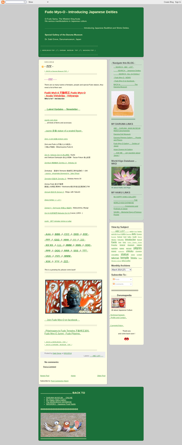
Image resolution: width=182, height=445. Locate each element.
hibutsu (113, 239)
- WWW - (67, 256)
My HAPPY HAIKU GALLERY (125, 197)
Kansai (139, 239)
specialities (115, 254)
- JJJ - (82, 240)
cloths (123, 234)
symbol (139, 254)
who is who (126, 261)
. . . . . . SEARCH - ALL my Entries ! (127, 74)
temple (124, 257)
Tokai (140, 258)
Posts (117, 279)
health (135, 237)
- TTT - (84, 251)
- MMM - (69, 245)
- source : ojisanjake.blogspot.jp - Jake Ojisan (62, 173)
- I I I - (75, 240)
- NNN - (79, 245)
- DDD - (76, 234)
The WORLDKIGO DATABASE (59, 402)
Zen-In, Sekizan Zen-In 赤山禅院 (57, 155)
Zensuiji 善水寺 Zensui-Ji (54, 192)
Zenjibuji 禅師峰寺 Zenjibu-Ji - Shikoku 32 (61, 163)
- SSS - (76, 251)
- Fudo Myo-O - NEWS (122, 78)
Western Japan (116, 261)
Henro (140, 237)
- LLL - (60, 245)
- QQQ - (57, 251)
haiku (129, 237)
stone (133, 254)
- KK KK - (50, 245)
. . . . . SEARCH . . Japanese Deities (127, 71)
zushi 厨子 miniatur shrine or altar (58, 221)
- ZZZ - (65, 261)
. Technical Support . (117, 315)
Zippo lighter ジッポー (53, 200)
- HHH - (66, 240)
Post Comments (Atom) (60, 381)
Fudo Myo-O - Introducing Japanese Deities (81, 12)
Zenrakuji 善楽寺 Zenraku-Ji (55, 179)
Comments (119, 284)
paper (122, 248)
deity (134, 234)
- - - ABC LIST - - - (96, 356)
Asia (135, 231)
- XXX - (48, 261)
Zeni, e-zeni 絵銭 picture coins (56, 139)
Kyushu (114, 245)
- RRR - (67, 251)
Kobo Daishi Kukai (135, 242)
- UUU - (49, 256)
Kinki (124, 242)
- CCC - (67, 234)
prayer (113, 251)
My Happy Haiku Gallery (56, 400)
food (124, 237)
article (132, 231)
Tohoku (133, 258)
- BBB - (58, 234)
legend (122, 245)
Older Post (101, 376)
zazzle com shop (51, 120)
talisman (115, 258)
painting (114, 248)
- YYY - (57, 261)
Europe (113, 237)
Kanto (114, 242)
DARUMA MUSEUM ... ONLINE (59, 398)
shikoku (129, 251)
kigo (119, 242)
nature (139, 245)
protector (121, 251)
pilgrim (138, 248)
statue (125, 254)
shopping (139, 251)
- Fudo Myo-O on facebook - (124, 81)
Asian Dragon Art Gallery (123, 150)
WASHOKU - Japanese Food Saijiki (61, 404)
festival (119, 237)
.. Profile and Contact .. (118, 318)
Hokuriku (120, 239)
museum (131, 245)
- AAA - (48, 234)
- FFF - (48, 240)
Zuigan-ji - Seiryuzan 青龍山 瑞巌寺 (58, 208)
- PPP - (48, 251)
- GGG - (57, 240)
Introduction (130, 239)
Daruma (128, 234)
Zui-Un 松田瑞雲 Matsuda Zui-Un (57, 213)
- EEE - (85, 234)
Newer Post (44, 376)
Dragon (139, 234)
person (129, 248)
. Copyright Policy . (116, 326)
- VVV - (58, 256)
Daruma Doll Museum (122, 134)
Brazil (119, 234)
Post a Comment (49, 367)
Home (73, 376)
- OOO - (88, 245)
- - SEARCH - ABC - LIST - (124, 67)
